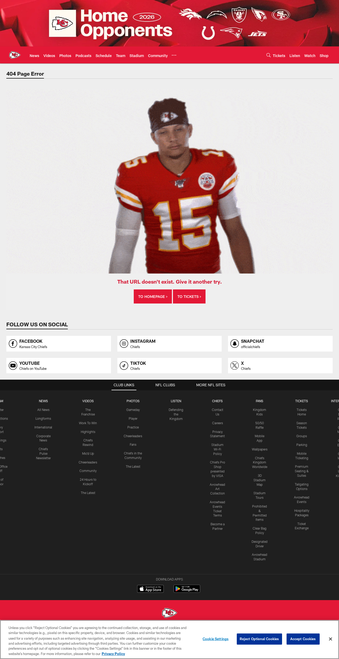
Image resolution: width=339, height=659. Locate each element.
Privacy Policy (113, 653)
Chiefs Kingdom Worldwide (259, 462)
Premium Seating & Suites (302, 471)
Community (88, 470)
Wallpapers (259, 449)
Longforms (43, 418)
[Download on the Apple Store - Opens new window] (150, 589)
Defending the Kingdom (176, 414)
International (43, 427)
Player (133, 418)
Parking (301, 444)
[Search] (268, 55)
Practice (133, 427)
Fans (133, 444)
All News (43, 409)
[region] (169, 639)
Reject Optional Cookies (259, 639)
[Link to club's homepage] (14, 55)
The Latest (88, 493)
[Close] (330, 639)
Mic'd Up (88, 453)
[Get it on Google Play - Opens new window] (187, 591)
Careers (217, 423)
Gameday (133, 409)
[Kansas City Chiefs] (169, 613)
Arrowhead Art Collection (217, 489)
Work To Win (88, 423)
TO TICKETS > (189, 296)
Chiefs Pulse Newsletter (43, 453)
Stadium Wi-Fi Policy (217, 449)
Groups (301, 436)
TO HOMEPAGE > (152, 296)
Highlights (88, 431)
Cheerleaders (88, 462)
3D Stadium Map (259, 480)
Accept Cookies (303, 639)
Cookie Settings (216, 639)
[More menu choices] (174, 55)
